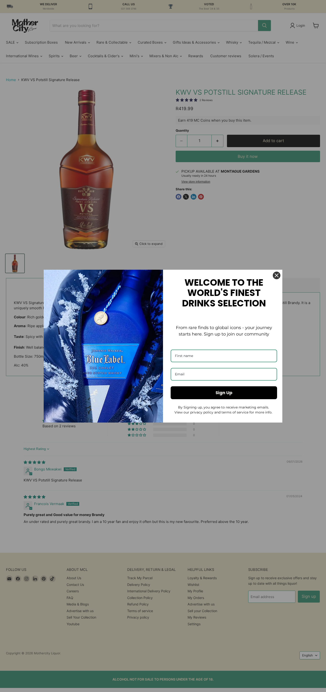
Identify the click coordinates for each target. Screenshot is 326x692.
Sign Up (224, 393)
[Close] (276, 275)
